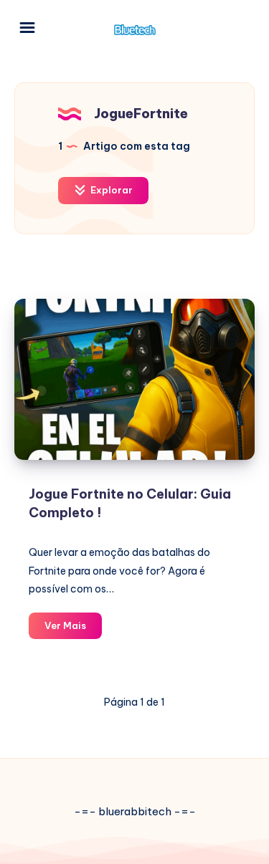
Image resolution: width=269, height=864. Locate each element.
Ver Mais (73, 629)
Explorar (110, 190)
